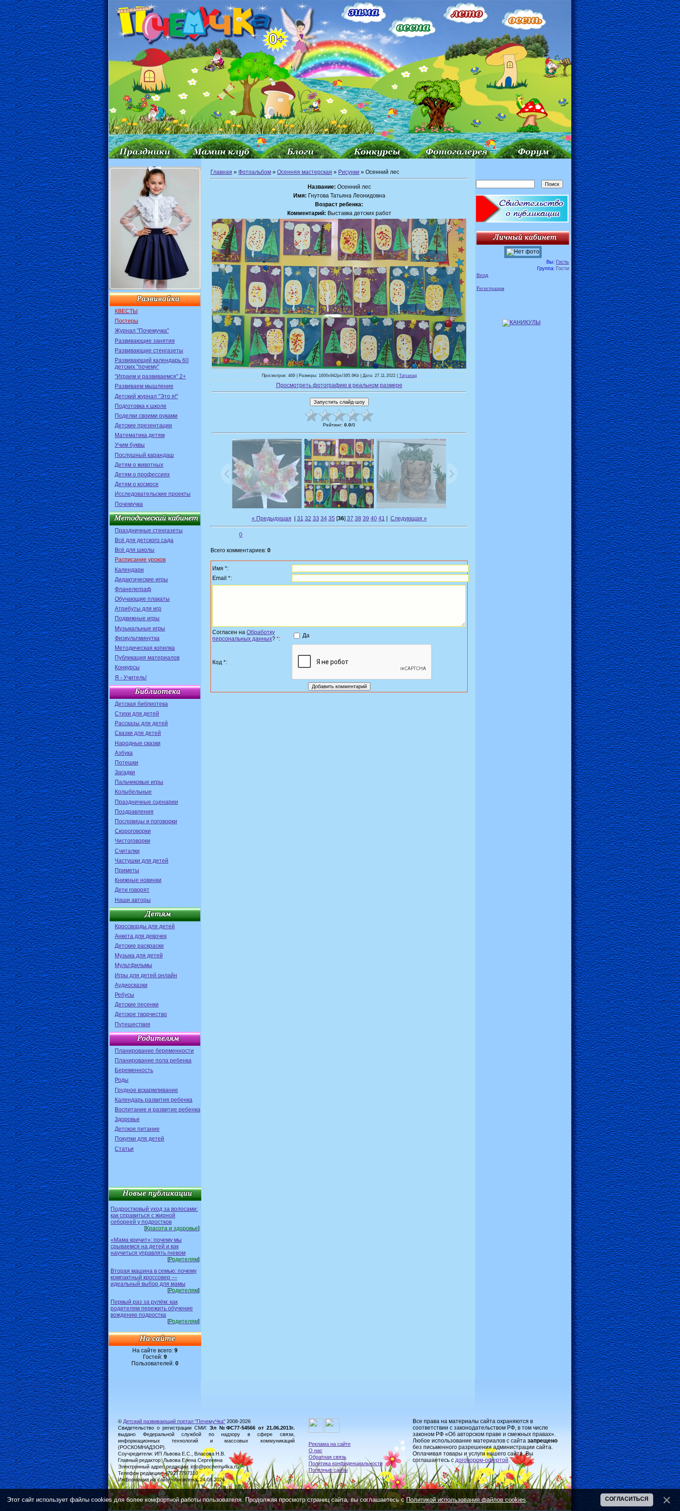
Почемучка (129, 504)
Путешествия (132, 1024)
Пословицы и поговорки (146, 821)
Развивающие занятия (145, 341)
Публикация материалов (147, 657)
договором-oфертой (481, 1460)
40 (374, 518)
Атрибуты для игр (138, 608)
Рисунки (348, 172)
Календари (129, 570)
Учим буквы (130, 445)
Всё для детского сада (144, 540)
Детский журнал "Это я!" (146, 396)
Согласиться (627, 1499)
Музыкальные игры (140, 628)
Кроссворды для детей (145, 926)
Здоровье (127, 1119)
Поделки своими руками (146, 416)
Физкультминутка (137, 638)
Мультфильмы (133, 965)
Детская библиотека (141, 704)
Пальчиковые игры (139, 782)
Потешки (126, 762)
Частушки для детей (141, 860)
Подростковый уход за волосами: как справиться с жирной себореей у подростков (154, 1215)
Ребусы (124, 995)
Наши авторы (133, 900)
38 (358, 518)
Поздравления (134, 811)
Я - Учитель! (131, 677)
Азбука (124, 753)
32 (308, 518)
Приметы (127, 870)
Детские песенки (137, 1004)
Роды (122, 1080)
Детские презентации (143, 425)
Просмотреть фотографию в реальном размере (339, 385)
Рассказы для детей (141, 723)
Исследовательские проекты (153, 494)
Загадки (125, 772)
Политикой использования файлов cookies (466, 1499)
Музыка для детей (139, 955)
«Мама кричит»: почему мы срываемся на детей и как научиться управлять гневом (148, 1246)
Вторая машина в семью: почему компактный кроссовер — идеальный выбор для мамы (154, 1277)
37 (350, 518)
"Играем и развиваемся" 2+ (150, 376)
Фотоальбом (254, 172)
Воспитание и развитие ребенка (157, 1109)
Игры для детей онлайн (146, 975)
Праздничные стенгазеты (149, 530)
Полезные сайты (328, 1470)
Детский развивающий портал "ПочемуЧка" (174, 1421)
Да (306, 635)
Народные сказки (138, 743)
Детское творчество (141, 1014)
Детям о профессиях (142, 474)
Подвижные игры (137, 618)
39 (366, 518)
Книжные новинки (138, 880)
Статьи (124, 1149)
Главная (221, 172)
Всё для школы (135, 550)
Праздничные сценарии (146, 802)
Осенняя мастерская (304, 172)
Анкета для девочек (141, 936)
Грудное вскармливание (146, 1090)
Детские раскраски (139, 946)
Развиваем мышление (144, 386)
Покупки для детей (139, 1138)
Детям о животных (139, 465)
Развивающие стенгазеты (149, 350)
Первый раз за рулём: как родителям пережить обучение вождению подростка (152, 1308)
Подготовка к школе (141, 406)
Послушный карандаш (144, 455)
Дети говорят (132, 890)
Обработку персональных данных (243, 635)
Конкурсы (127, 667)
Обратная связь (327, 1457)
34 (324, 518)
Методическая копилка (145, 648)
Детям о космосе (137, 484)
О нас (315, 1450)
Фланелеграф (133, 589)
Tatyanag (408, 375)
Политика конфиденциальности (346, 1463)
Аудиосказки (131, 985)
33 (316, 518)
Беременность (134, 1070)
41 (381, 518)
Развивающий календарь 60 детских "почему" (152, 363)
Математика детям (140, 435)
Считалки (127, 851)
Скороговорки (133, 831)
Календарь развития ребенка (153, 1100)
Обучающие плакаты (142, 599)
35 (331, 518)
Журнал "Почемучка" (142, 330)
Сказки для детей (138, 733)
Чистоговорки (132, 841)
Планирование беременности (154, 1051)
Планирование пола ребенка (153, 1060)
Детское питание (137, 1129)
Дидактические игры (141, 579)
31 (300, 518)
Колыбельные (133, 792)
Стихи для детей (137, 713)
